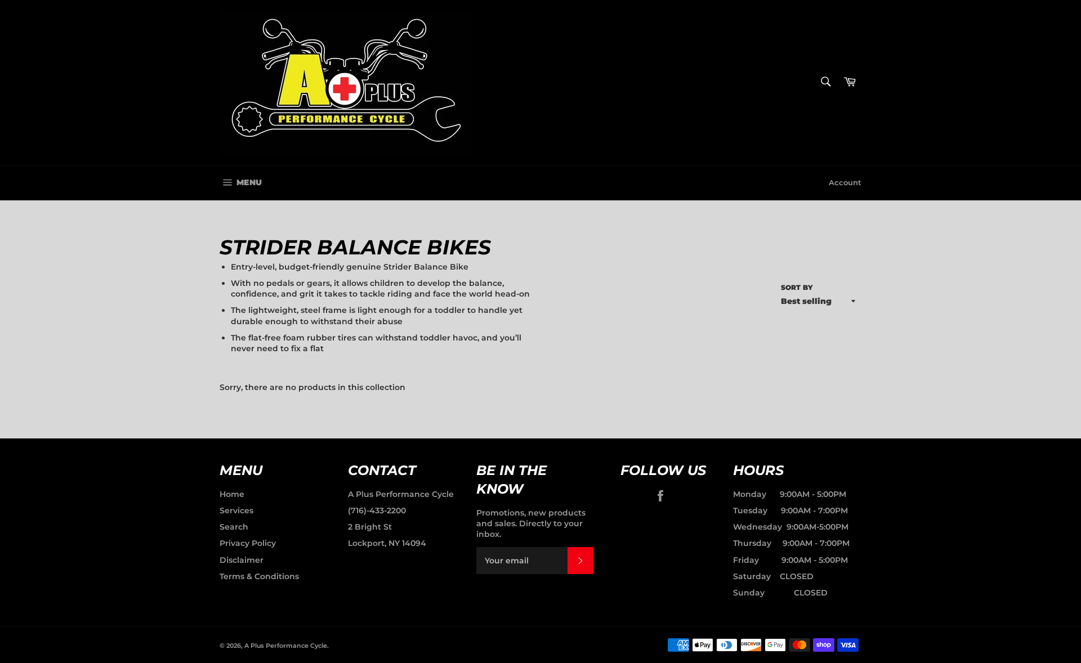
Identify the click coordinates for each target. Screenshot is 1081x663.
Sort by (797, 287)
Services (236, 510)
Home (232, 494)
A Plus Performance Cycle (401, 494)
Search (234, 527)
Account (845, 182)
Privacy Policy (248, 543)
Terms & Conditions (259, 576)
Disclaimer (241, 560)
